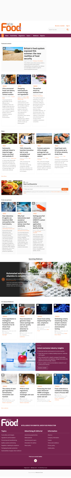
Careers (50, 440)
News (4, 145)
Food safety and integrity (7, 435)
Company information (53, 437)
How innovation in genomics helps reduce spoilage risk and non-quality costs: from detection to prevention (27, 325)
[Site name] (11, 30)
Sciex (50, 401)
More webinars (4, 408)
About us (50, 435)
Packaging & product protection (9, 448)
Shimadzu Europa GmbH (23, 230)
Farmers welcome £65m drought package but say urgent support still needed (44, 152)
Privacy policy (51, 445)
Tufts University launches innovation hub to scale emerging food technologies (26, 152)
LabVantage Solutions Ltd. (8, 228)
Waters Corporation (7, 402)
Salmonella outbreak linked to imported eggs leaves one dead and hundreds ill (8, 152)
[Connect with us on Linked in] (35, 460)
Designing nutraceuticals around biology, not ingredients (23, 91)
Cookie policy (51, 448)
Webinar (5, 316)
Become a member (60, 26)
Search (67, 29)
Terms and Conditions (55, 191)
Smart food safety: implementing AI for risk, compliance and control (44, 322)
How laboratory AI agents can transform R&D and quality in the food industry (8, 220)
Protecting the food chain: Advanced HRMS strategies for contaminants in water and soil (44, 392)
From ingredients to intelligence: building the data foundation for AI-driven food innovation (9, 324)
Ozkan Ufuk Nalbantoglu (23, 98)
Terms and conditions (53, 443)
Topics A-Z (26, 467)
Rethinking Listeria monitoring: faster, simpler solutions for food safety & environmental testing (61, 324)
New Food (13, 158)
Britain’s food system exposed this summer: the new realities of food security (34, 53)
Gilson (39, 279)
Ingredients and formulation (8, 437)
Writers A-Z (34, 467)
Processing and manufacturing (9, 440)
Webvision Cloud (39, 472)
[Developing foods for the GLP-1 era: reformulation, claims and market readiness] (38, 294)
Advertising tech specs (30, 440)
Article (19, 86)
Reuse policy (28, 445)
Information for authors (30, 443)
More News (4, 176)
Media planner (28, 437)
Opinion (4, 86)
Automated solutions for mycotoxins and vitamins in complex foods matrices (26, 275)
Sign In (68, 26)
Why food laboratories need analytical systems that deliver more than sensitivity (24, 221)
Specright (4, 334)
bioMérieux (22, 336)
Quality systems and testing (8, 443)
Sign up (64, 189)
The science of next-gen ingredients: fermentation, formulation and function (9, 392)
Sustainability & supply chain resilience (11, 450)
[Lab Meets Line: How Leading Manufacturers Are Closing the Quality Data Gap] (33, 294)
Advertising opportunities (31, 435)
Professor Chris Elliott (38, 61)
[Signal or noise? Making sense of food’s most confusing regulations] (34, 294)
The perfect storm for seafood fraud (38, 90)
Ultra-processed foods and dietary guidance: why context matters (8, 91)
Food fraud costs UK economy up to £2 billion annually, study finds (61, 151)
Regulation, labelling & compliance (10, 445)
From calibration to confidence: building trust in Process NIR (62, 390)
